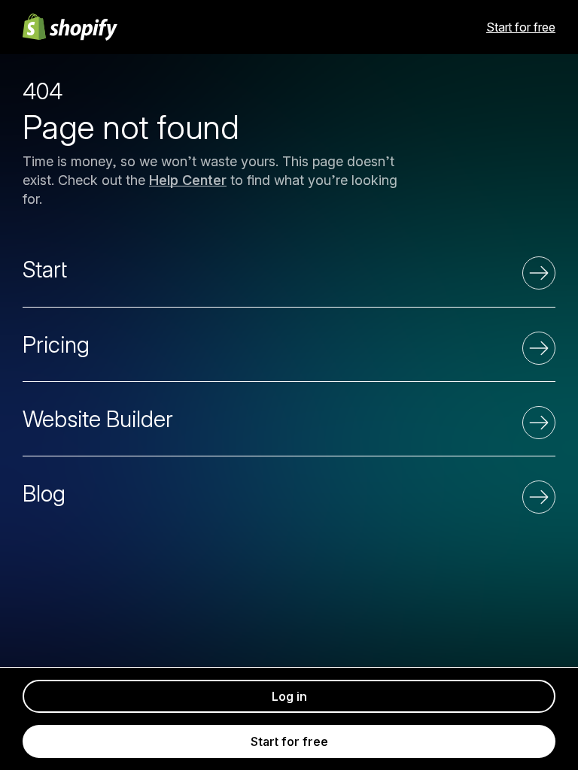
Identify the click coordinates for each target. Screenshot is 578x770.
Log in (289, 696)
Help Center (188, 180)
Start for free (520, 27)
